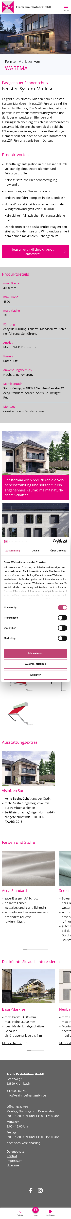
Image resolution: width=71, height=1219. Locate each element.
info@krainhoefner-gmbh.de (26, 1095)
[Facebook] (31, 1190)
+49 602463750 (17, 1091)
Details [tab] (36, 550)
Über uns (13, 1165)
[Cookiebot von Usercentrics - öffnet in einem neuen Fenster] (52, 541)
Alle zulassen (35, 653)
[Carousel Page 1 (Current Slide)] (25, 949)
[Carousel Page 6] (46, 949)
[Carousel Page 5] (42, 949)
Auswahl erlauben (35, 663)
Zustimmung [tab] (12, 550)
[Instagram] (40, 1190)
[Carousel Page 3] (33, 949)
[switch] (62, 617)
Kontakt (12, 1156)
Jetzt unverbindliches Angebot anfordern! (32, 251)
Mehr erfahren (12, 1043)
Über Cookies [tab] (58, 550)
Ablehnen (35, 674)
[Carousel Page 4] (38, 949)
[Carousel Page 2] (29, 949)
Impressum (14, 1161)
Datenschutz (15, 1151)
